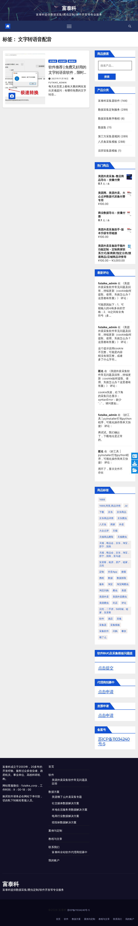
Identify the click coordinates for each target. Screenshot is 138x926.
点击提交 (105, 668)
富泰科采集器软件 (109, 100)
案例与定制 (55, 830)
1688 (102, 499)
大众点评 (104, 530)
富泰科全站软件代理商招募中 (69, 852)
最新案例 (72, 61)
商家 (112, 524)
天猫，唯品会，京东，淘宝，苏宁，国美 (114, 545)
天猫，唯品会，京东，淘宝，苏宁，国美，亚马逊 (114, 554)
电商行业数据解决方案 (65, 816)
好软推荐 (62, 61)
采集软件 (104, 631)
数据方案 (53, 791)
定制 (101, 571)
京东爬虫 (122, 518)
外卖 (121, 524)
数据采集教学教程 (109, 118)
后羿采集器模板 (107, 150)
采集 (119, 618)
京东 (110, 511)
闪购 (115, 631)
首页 (51, 766)
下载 (101, 511)
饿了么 (102, 637)
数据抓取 (121, 578)
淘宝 (110, 584)
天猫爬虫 (122, 536)
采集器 (102, 624)
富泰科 (69, 8)
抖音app (112, 571)
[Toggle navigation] (69, 26)
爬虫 (115, 590)
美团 (124, 590)
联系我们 (53, 847)
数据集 (102, 127)
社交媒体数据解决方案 (65, 803)
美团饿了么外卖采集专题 (67, 796)
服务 (101, 584)
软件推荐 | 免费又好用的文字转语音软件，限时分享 (67, 72)
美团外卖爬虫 (120, 596)
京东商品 (121, 511)
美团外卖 (104, 596)
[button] (129, 26)
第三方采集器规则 (109, 136)
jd (126, 505)
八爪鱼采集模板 (107, 141)
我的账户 (53, 860)
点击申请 (105, 691)
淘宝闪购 (104, 590)
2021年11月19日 (60, 78)
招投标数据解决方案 (64, 822)
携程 (101, 578)
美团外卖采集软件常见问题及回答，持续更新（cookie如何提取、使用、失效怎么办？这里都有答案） (114, 291)
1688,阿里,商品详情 (109, 505)
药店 (115, 602)
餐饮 (124, 631)
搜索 (107, 76)
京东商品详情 (106, 518)
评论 (124, 602)
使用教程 (52, 61)
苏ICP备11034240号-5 (114, 741)
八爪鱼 (102, 524)
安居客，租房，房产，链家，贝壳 (114, 564)
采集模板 (115, 624)
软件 (101, 618)
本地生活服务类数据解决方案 (69, 809)
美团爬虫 (104, 602)
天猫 (115, 530)
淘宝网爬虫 (123, 584)
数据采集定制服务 (109, 109)
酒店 (110, 618)
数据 (110, 578)
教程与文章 (55, 838)
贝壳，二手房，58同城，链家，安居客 (113, 611)
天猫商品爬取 (106, 536)
